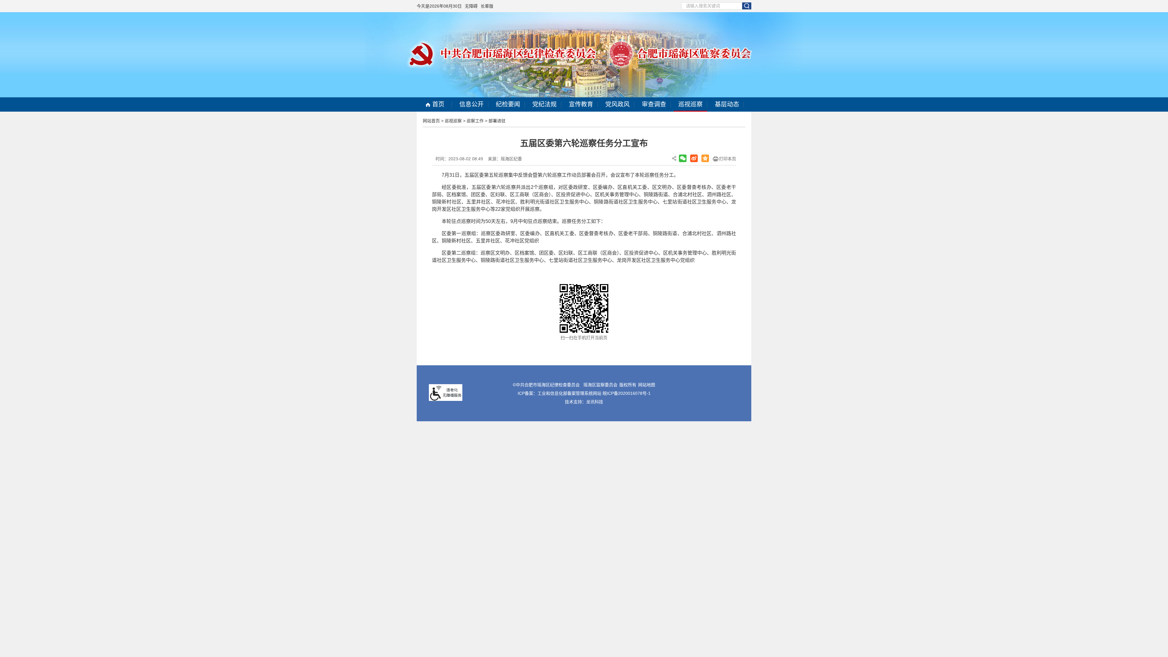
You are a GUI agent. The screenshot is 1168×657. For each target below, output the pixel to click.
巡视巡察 (690, 104)
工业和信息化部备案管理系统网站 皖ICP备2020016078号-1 (594, 393)
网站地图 (646, 384)
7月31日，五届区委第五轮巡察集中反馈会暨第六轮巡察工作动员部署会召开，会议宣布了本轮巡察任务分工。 (560, 175)
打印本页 (727, 158)
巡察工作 (475, 120)
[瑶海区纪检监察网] (584, 54)
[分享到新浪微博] (694, 158)
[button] (746, 5)
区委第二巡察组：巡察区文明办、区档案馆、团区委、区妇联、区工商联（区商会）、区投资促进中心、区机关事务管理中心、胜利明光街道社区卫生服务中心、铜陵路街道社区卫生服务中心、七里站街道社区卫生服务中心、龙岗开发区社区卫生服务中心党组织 (584, 256)
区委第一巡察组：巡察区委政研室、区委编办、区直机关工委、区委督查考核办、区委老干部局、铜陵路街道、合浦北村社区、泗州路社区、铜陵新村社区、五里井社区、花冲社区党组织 (584, 237)
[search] (712, 6)
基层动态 (727, 104)
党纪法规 (544, 104)
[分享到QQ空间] (705, 158)
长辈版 (487, 6)
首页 (437, 104)
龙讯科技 (594, 401)
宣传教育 (581, 104)
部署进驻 (497, 120)
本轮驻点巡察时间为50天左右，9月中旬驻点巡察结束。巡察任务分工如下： (524, 221)
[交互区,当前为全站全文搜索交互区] (716, 5)
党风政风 (617, 104)
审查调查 (654, 104)
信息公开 (471, 104)
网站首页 (431, 120)
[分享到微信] (683, 158)
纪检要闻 (508, 104)
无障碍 (471, 6)
